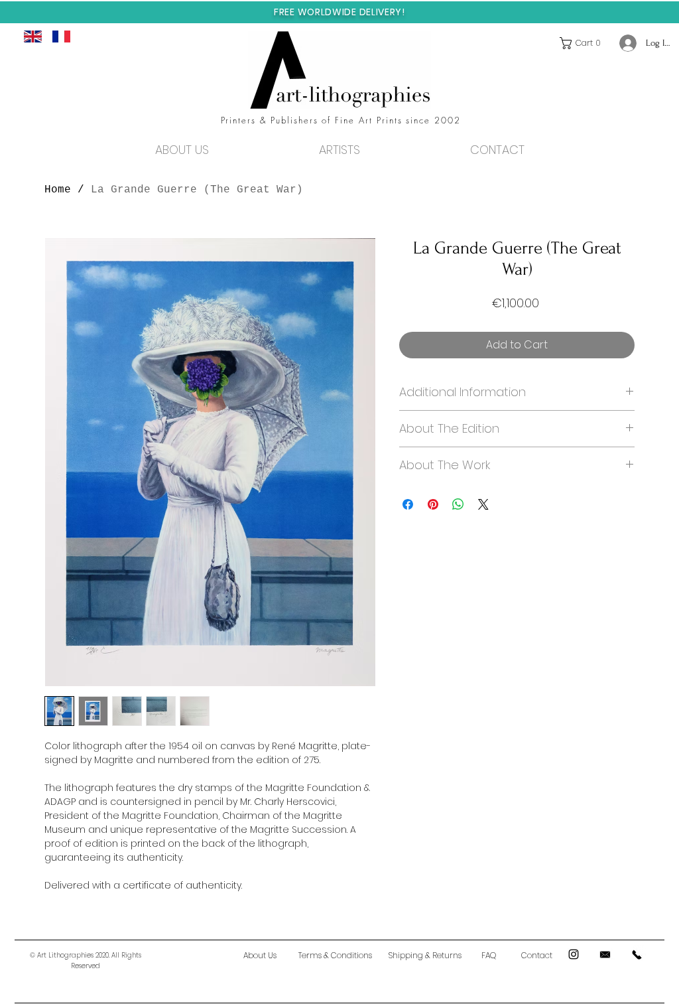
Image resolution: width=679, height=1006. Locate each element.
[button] (583, 43)
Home (57, 190)
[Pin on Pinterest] (433, 504)
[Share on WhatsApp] (458, 504)
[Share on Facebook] (408, 504)
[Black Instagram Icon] (573, 954)
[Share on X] (483, 504)
